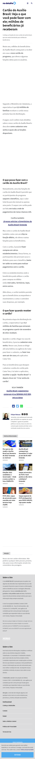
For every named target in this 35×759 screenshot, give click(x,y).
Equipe (5, 716)
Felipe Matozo (15, 414)
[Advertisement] (17, 82)
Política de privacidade (27, 750)
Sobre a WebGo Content (9, 721)
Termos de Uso (7, 732)
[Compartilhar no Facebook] (13, 406)
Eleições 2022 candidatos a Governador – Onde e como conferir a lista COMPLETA (9, 476)
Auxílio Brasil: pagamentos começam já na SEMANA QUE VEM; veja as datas (17, 394)
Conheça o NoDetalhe (9, 705)
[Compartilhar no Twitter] (17, 406)
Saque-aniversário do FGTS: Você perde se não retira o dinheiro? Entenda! (25, 476)
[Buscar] (31, 3)
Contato (5, 711)
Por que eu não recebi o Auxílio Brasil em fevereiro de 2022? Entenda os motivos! (9, 453)
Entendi (17, 755)
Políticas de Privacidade (10, 726)
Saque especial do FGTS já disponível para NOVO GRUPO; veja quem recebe (25, 499)
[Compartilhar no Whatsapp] (21, 406)
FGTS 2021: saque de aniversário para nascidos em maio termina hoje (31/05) (9, 500)
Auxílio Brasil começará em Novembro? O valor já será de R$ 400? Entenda (25, 453)
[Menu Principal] (27, 3)
